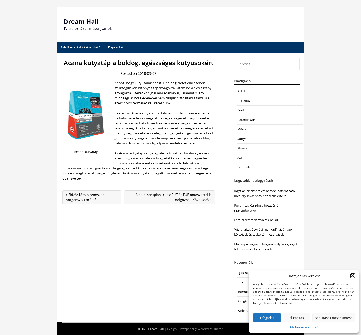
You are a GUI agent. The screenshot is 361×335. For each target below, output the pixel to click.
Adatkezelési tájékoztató (304, 327)
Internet (243, 291)
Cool (240, 110)
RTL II (241, 91)
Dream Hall (81, 21)
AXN (240, 157)
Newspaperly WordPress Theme (200, 329)
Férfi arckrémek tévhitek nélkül (256, 220)
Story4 (242, 139)
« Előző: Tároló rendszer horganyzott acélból (85, 197)
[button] (353, 276)
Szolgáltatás (245, 301)
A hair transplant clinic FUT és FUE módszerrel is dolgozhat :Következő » (173, 197)
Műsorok (243, 129)
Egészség (243, 273)
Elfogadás (267, 318)
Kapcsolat (116, 47)
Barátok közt (246, 120)
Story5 (242, 148)
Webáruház (245, 310)
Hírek (241, 282)
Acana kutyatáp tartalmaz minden (158, 113)
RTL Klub (243, 101)
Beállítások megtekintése (333, 318)
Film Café (244, 167)
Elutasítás (296, 318)
